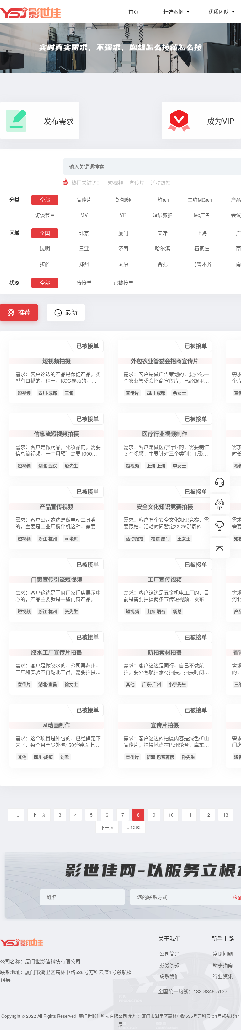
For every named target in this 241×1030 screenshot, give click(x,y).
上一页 (39, 815)
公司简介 (169, 953)
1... (16, 815)
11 (189, 815)
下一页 (107, 827)
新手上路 (223, 938)
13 (225, 815)
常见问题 (223, 953)
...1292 (134, 827)
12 (207, 815)
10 (171, 815)
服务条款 (169, 964)
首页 (133, 11)
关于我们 (169, 938)
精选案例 (173, 11)
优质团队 (219, 11)
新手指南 (223, 964)
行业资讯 (223, 976)
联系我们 (169, 976)
